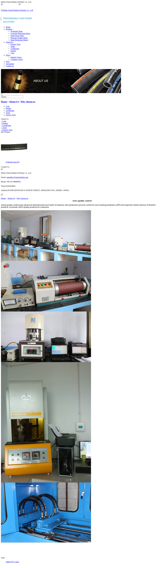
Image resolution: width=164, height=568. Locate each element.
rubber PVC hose (12, 562)
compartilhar (49, 4)
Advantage (10, 64)
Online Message (68, 4)
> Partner (4, 123)
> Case (3, 121)
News (8, 55)
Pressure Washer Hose (19, 38)
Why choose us (28, 101)
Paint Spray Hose (17, 36)
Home (8, 27)
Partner (13, 51)
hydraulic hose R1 (13, 162)
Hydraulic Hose (17, 31)
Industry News (16, 57)
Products (9, 29)
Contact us (10, 66)
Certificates (15, 49)
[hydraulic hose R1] (14, 160)
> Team (4, 128)
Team (13, 46)
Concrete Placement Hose (20, 33)
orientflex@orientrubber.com (32, 4)
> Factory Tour (6, 130)
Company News (17, 59)
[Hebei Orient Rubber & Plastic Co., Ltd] (17, 10)
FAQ (8, 62)
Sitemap (58, 4)
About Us (9, 42)
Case (12, 53)
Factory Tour (15, 44)
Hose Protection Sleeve (19, 40)
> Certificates (6, 125)
